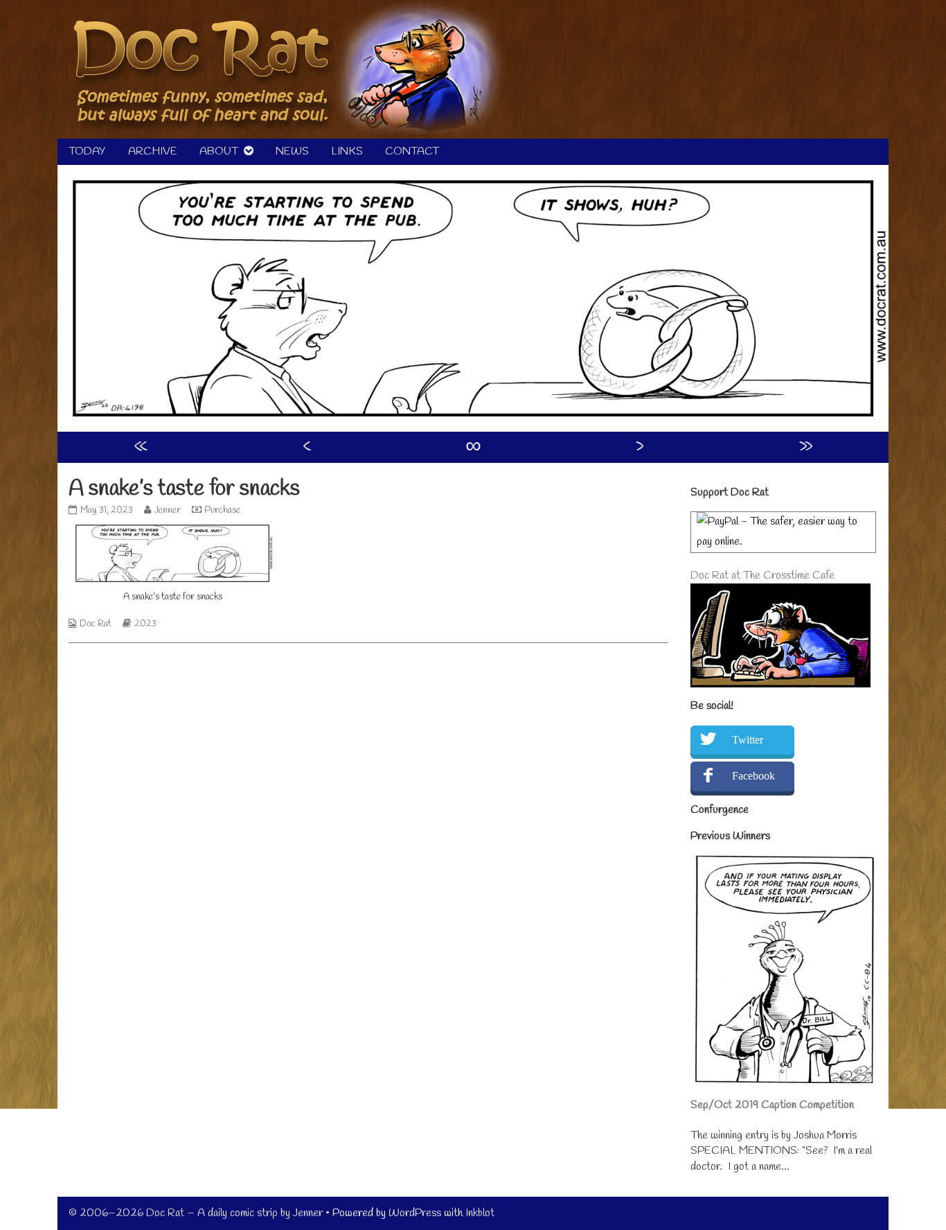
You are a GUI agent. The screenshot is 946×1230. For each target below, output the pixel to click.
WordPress (415, 1213)
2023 (145, 624)
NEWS (292, 151)
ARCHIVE (152, 151)
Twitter (747, 740)
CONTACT (412, 151)
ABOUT (218, 151)
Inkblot (479, 1213)
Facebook (753, 776)
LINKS (347, 151)
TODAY (87, 151)
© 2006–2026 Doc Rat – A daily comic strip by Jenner (196, 1213)
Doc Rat (95, 624)
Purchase (222, 510)
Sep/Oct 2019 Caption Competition (772, 1105)
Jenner (167, 510)
